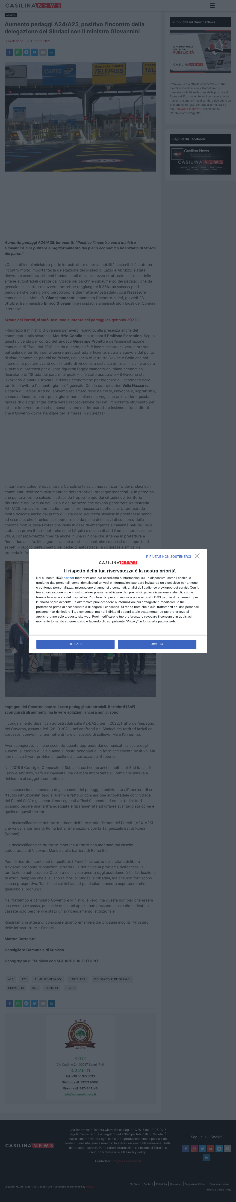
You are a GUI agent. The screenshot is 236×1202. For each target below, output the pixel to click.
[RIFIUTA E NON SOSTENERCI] (198, 557)
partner (69, 577)
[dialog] (118, 601)
